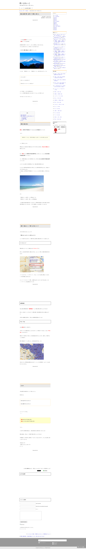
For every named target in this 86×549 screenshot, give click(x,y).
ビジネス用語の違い (56, 16)
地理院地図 (23, 118)
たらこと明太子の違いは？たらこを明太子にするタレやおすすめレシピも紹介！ (59, 86)
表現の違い (55, 28)
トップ (21, 8)
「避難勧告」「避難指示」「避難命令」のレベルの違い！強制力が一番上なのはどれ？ (59, 42)
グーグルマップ (24, 117)
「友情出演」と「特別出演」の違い (59, 100)
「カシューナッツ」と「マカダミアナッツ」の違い (59, 89)
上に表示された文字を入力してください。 (27, 527)
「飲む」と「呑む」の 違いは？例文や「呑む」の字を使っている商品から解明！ (59, 83)
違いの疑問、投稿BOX (28, 8)
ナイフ (57, 42)
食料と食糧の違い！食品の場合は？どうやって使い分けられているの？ (33, 536)
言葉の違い (55, 29)
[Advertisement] (35, 28)
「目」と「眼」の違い (57, 112)
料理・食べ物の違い (56, 21)
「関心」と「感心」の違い (57, 119)
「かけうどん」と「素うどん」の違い (59, 104)
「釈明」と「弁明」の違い (57, 91)
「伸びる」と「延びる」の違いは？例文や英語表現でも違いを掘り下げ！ (59, 74)
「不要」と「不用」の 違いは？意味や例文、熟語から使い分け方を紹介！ (59, 77)
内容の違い (55, 17)
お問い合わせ (55, 542)
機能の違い (55, 23)
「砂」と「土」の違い (57, 106)
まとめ (21, 120)
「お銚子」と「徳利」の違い (58, 110)
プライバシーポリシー (43, 542)
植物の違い (55, 22)
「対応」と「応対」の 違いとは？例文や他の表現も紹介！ (59, 80)
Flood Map (24, 119)
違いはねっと (24, 3)
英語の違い (55, 27)
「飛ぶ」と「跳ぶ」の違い (57, 102)
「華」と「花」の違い (57, 108)
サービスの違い (56, 15)
